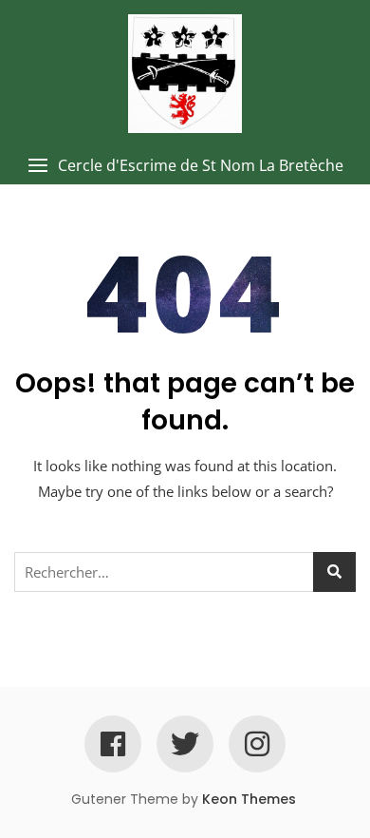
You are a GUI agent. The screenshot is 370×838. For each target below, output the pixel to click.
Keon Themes (249, 799)
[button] (185, 166)
